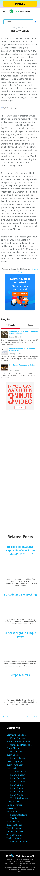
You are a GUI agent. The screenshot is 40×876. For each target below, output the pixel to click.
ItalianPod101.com (11, 864)
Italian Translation (14, 765)
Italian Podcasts (18, 791)
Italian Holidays (17, 758)
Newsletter (11, 808)
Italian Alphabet (17, 775)
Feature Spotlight (18, 815)
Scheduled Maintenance (22, 745)
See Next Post (32, 717)
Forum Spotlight (17, 738)
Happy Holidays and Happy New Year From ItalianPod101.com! (20, 550)
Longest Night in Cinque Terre (20, 634)
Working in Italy (13, 838)
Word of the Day (14, 835)
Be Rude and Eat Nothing (20, 594)
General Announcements (18, 741)
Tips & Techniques (19, 798)
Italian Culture (13, 755)
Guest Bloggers (13, 748)
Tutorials (14, 818)
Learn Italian (12, 768)
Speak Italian (12, 821)
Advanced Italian (18, 771)
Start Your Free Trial (20, 294)
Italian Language (14, 761)
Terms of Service (29, 870)
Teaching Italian (13, 828)
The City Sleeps (20, 30)
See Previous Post (9, 717)
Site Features (12, 811)
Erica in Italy (16, 751)
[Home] (20, 13)
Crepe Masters (20, 675)
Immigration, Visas (19, 841)
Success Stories (14, 825)
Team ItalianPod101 (16, 831)
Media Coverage (14, 805)
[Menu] (3, 11)
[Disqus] (20, 439)
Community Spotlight (16, 735)
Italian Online (16, 785)
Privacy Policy (23, 864)
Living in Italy (12, 801)
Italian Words (16, 795)
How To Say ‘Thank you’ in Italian (22, 365)
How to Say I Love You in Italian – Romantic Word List (22, 349)
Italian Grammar (18, 778)
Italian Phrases (17, 788)
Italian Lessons (17, 781)
